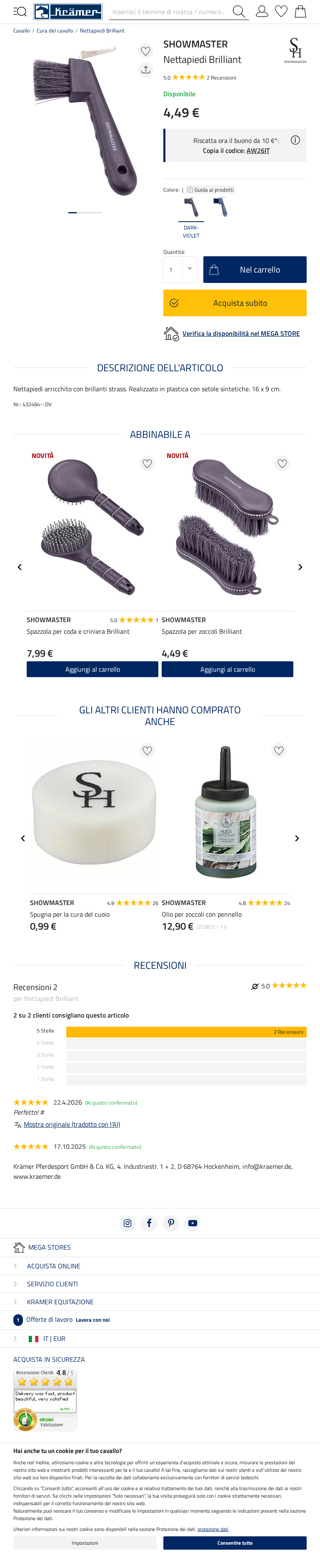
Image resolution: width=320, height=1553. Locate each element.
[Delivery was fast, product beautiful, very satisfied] (45, 1398)
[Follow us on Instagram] (127, 1223)
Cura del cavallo (55, 30)
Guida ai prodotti (215, 189)
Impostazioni (85, 1543)
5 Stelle (45, 1031)
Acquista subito (240, 302)
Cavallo (21, 30)
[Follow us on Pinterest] (170, 1223)
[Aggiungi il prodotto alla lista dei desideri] (145, 50)
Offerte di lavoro (63, 1319)
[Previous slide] (170, 217)
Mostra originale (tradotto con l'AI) (72, 1124)
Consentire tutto (235, 1543)
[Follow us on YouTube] (192, 1223)
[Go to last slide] (20, 567)
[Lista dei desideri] (281, 10)
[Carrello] (300, 10)
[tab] (72, 212)
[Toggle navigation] (20, 10)
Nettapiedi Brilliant (102, 30)
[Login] (262, 10)
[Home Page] (67, 11)
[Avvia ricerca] (240, 11)
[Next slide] (300, 217)
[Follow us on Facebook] (149, 1223)
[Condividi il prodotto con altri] (145, 70)
